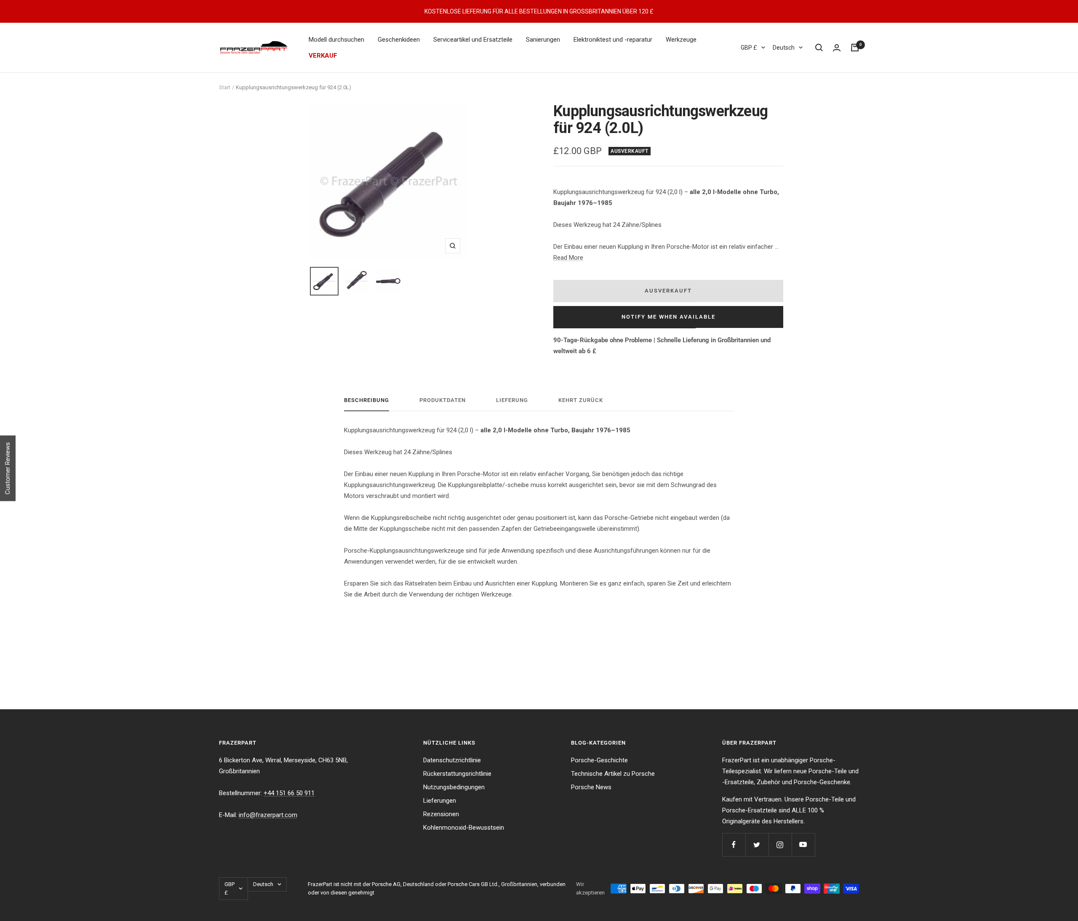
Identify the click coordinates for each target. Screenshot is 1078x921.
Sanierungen (543, 39)
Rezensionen (441, 814)
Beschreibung (366, 400)
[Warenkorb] (855, 47)
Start (224, 87)
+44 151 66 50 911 (289, 793)
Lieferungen (439, 800)
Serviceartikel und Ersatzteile (472, 39)
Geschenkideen (399, 39)
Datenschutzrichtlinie (452, 760)
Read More (568, 257)
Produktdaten (442, 400)
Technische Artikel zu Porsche (613, 773)
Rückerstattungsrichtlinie (457, 773)
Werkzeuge (681, 39)
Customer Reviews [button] (7, 468)
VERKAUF (323, 55)
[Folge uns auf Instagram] (780, 844)
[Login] (837, 47)
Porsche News (591, 787)
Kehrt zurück (580, 400)
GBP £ (749, 47)
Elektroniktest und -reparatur (613, 39)
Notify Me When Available (668, 317)
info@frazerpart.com (268, 815)
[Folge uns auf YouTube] (803, 844)
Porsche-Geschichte (599, 760)
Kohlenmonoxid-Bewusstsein (463, 827)
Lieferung (512, 400)
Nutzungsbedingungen (454, 787)
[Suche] (819, 47)
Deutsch (784, 47)
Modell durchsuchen (336, 39)
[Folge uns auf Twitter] (756, 844)
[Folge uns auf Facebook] (733, 844)
